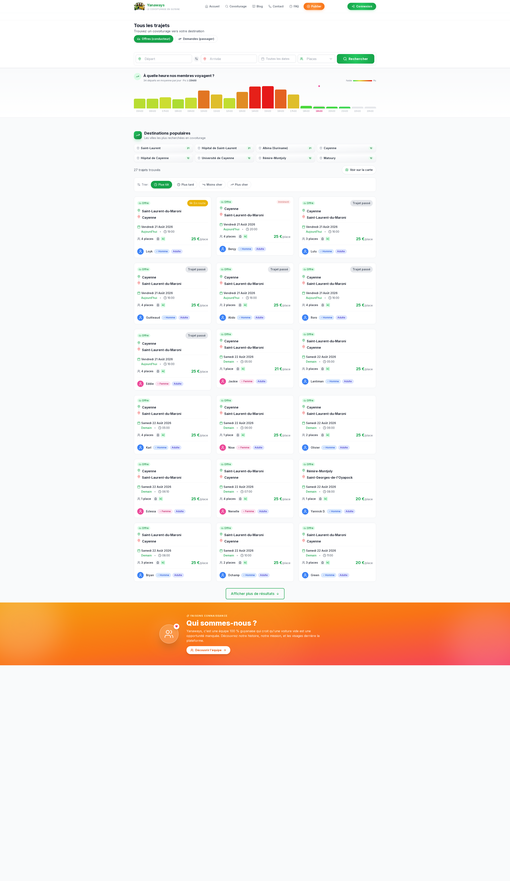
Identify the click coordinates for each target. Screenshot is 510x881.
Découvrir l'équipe (208, 650)
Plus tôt (163, 184)
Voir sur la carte (361, 169)
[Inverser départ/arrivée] (196, 59)
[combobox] (164, 59)
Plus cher (241, 184)
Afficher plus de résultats (253, 594)
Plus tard (187, 184)
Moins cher (214, 184)
